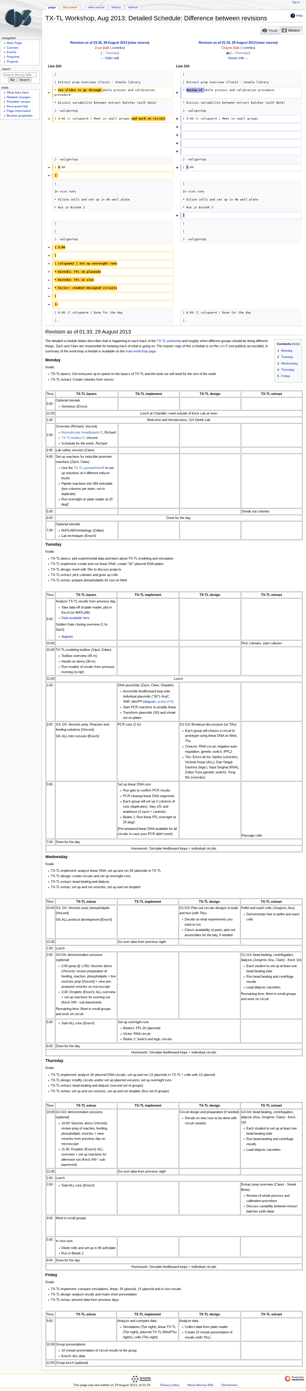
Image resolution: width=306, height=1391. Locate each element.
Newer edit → (238, 58)
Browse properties (19, 115)
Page (52, 7)
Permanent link (17, 106)
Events (11, 52)
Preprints (13, 57)
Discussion (70, 7)
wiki (222, 346)
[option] (270, 30)
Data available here (75, 618)
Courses (13, 47)
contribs (118, 48)
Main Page (14, 43)
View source (96, 7)
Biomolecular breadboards (80, 432)
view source (138, 42)
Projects (12, 61)
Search (6, 69)
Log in (296, 2)
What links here (18, 92)
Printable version (18, 101)
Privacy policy (169, 1385)
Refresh (133, 7)
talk (106, 48)
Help (299, 15)
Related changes (19, 97)
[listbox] (281, 30)
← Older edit (110, 58)
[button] (270, 30)
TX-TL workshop (169, 341)
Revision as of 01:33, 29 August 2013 (227, 42)
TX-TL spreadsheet (88, 468)
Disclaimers (229, 1385)
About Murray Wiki (200, 1385)
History (116, 7)
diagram (67, 636)
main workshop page (140, 351)
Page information (19, 111)
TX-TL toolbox (71, 438)
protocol (163, 701)
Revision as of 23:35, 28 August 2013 (98, 42)
